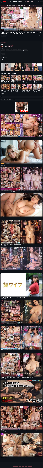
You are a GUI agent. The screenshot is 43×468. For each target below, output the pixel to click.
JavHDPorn (24, 464)
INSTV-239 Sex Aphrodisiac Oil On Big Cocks (7, 217)
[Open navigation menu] (1, 2)
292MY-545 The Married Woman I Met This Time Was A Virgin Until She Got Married (13, 297)
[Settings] (38, 2)
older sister (15, 50)
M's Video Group (4, 57)
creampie (3, 50)
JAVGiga (26, 465)
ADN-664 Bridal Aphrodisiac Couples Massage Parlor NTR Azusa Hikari (11, 244)
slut (11, 50)
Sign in (2, 96)
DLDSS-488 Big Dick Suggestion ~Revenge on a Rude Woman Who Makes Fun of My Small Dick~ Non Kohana (16, 81)
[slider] (18, 29)
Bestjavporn (39, 464)
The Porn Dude (30, 465)
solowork (7, 50)
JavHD (22, 5)
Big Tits (3, 53)
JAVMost (16, 465)
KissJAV (20, 465)
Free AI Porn (2, 164)
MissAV (14, 464)
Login (41, 1)
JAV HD (27, 464)
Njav (14, 465)
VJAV (33, 464)
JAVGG (23, 465)
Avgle (36, 464)
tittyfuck (20, 50)
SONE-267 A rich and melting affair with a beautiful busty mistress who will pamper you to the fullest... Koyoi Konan (17, 377)
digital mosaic (25, 50)
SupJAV (20, 464)
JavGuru (17, 464)
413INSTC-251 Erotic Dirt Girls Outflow (6, 457)
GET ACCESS (33, 5)
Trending (30, 464)
